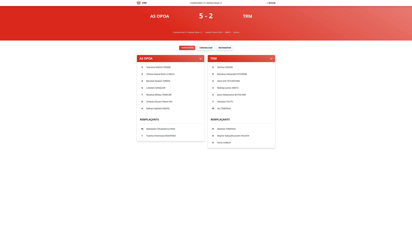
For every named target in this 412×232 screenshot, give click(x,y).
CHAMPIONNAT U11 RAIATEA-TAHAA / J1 (206, 3)
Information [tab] (224, 48)
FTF (144, 3)
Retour (272, 3)
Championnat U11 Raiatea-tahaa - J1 (187, 32)
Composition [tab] (187, 48)
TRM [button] (213, 58)
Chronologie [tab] (205, 48)
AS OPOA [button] (145, 58)
